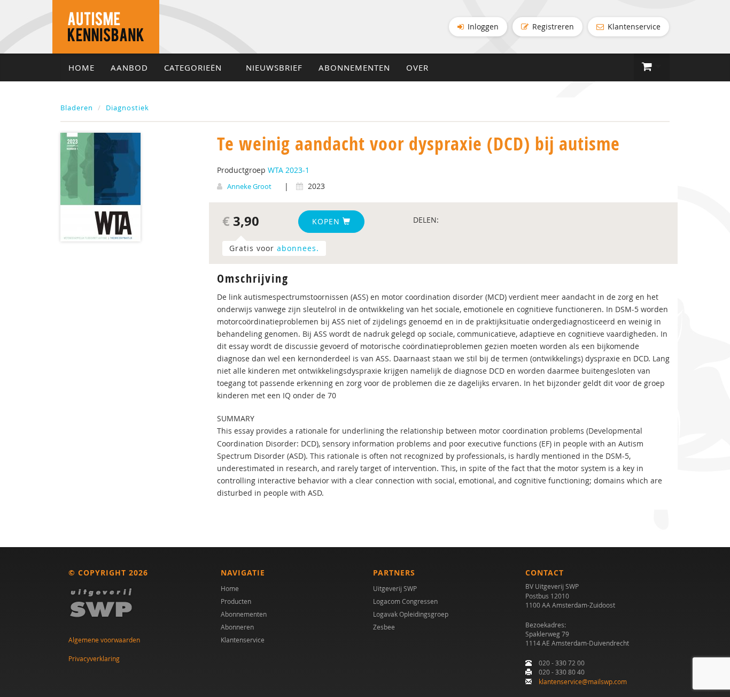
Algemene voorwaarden (104, 639)
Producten (236, 601)
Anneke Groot (249, 186)
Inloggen (482, 26)
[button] (652, 67)
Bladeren (76, 107)
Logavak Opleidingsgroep (410, 614)
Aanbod (129, 67)
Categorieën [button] (194, 67)
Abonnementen (354, 67)
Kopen (327, 221)
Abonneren (237, 627)
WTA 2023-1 (288, 170)
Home (81, 67)
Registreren (552, 26)
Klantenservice (633, 26)
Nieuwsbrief (274, 67)
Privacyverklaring (94, 658)
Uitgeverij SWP (395, 588)
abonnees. (298, 248)
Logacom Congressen (405, 601)
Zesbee (384, 627)
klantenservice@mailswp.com (583, 681)
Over (417, 67)
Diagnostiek (127, 107)
